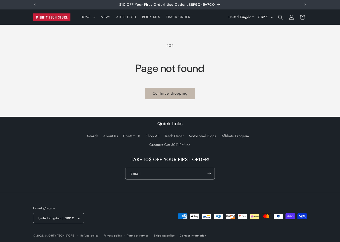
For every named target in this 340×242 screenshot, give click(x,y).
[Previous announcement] (34, 4)
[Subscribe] (209, 174)
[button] (87, 17)
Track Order (174, 135)
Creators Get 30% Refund (170, 144)
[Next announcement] (305, 4)
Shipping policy (164, 236)
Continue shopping (170, 93)
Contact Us (132, 135)
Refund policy (89, 236)
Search (92, 135)
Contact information (193, 236)
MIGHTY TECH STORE (59, 236)
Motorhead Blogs (202, 135)
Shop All (152, 135)
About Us (110, 135)
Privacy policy (113, 236)
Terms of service (138, 236)
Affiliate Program (235, 135)
